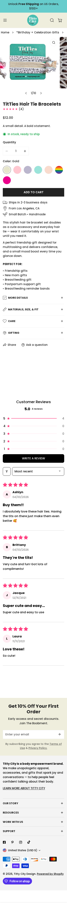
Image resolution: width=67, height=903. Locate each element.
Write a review (33, 458)
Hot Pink (7, 180)
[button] (60, 20)
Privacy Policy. (37, 748)
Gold (7, 170)
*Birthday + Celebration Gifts (37, 32)
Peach (48, 170)
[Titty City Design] (32, 20)
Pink (17, 170)
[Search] (52, 20)
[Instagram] (21, 842)
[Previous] (26, 93)
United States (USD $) (22, 850)
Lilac (28, 170)
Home (5, 32)
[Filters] (7, 471)
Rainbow (59, 170)
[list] (33, 67)
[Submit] (59, 734)
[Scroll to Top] (60, 883)
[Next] (40, 93)
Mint (38, 170)
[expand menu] (5, 20)
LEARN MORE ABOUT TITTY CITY (24, 788)
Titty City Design (25, 874)
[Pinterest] (12, 842)
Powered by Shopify (50, 874)
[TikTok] (29, 842)
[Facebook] (4, 842)
